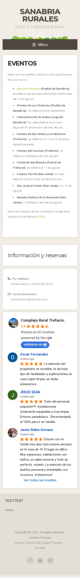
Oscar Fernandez (34, 354)
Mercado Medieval (28, 88)
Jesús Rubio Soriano (36, 430)
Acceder (40, 548)
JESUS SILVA (30, 392)
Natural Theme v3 (26, 542)
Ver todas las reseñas (40, 480)
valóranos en (32, 344)
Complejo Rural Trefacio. (43, 320)
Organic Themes (51, 542)
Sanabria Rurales (40, 15)
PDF (41, 216)
